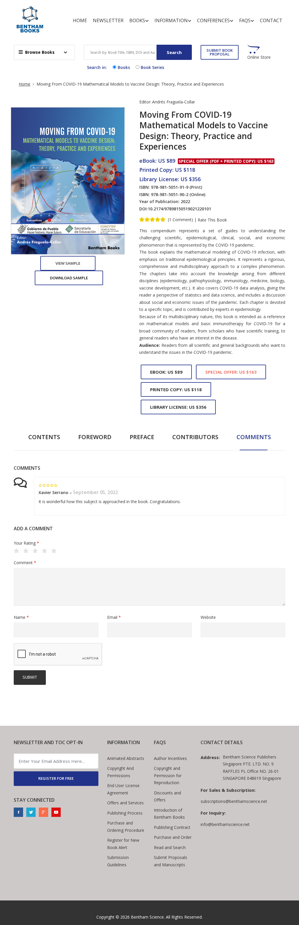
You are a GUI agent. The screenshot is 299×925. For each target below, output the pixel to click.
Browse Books (40, 52)
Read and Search (170, 847)
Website (208, 617)
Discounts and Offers (167, 796)
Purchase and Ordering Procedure (125, 826)
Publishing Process (124, 813)
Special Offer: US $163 (231, 372)
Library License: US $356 (178, 407)
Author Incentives (170, 758)
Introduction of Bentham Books (169, 813)
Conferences (213, 20)
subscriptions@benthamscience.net (234, 801)
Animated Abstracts (125, 758)
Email (114, 617)
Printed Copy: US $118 (176, 389)
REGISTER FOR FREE (56, 778)
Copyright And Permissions (120, 771)
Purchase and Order (173, 837)
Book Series (152, 67)
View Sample (67, 263)
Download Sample (69, 277)
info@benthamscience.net (225, 824)
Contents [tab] (44, 437)
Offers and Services (125, 803)
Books (137, 20)
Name (21, 617)
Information (171, 20)
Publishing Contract (172, 827)
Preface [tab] (142, 437)
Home (80, 20)
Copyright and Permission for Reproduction (168, 775)
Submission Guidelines (118, 861)
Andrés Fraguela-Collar (173, 102)
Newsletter (108, 20)
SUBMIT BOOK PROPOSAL (219, 52)
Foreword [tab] (95, 437)
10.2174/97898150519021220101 (179, 209)
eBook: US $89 (166, 372)
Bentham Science (147, 917)
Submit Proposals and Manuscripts (170, 861)
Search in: (97, 67)
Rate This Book (212, 220)
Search (174, 52)
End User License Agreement (123, 789)
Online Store (259, 57)
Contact (271, 20)
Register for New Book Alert (123, 843)
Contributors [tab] (195, 437)
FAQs (245, 20)
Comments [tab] (254, 437)
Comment (25, 562)
